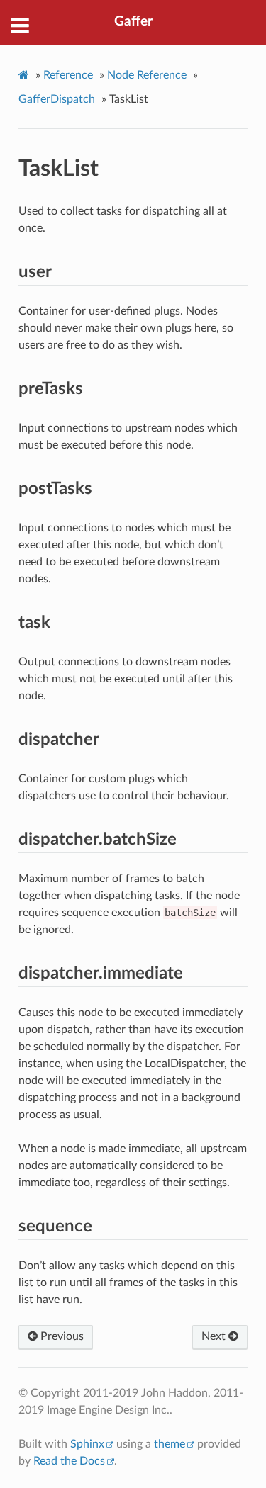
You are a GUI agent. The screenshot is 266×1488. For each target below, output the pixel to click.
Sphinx (87, 1444)
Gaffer (133, 21)
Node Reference (147, 75)
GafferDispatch (56, 99)
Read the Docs (69, 1461)
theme (169, 1444)
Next (214, 1336)
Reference (68, 75)
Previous (61, 1336)
